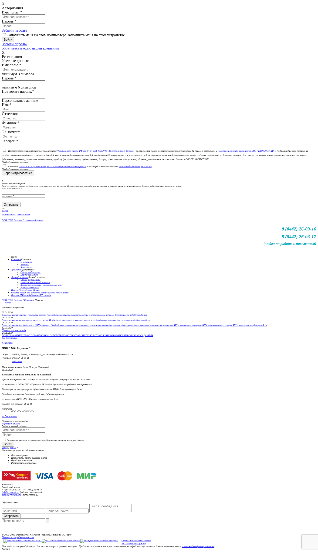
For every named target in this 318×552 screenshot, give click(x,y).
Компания (16, 259)
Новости (24, 264)
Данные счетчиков (29, 287)
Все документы (9, 338)
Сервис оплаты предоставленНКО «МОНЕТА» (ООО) (136, 542)
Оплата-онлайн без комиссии (25, 292)
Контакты (26, 267)
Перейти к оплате (11, 423)
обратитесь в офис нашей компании (30, 48)
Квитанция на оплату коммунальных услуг (41, 285)
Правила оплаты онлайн (14, 330)
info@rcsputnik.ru (10, 492)
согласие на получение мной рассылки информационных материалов (52, 166)
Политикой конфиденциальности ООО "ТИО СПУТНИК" (246, 151)
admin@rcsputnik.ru (11, 494)
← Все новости (9, 416)
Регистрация (8, 214)
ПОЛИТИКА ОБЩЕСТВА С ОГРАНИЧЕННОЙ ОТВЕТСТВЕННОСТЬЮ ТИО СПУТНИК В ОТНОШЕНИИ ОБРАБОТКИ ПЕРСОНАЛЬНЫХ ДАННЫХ (77, 335)
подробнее (17, 361)
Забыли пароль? (14, 30)
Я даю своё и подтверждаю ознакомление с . (79, 166)
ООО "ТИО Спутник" (13, 300)
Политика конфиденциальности (18, 537)
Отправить (11, 516)
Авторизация (23, 214)
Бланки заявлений (29, 274)
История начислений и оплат (35, 282)
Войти (5, 211)
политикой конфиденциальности (135, 166)
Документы (17, 269)
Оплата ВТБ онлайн (21, 295)
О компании (26, 262)
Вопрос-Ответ (18, 290)
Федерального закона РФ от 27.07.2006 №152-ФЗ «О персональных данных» (95, 151)
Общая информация (30, 272)
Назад (8, 302)
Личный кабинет (19, 277)
